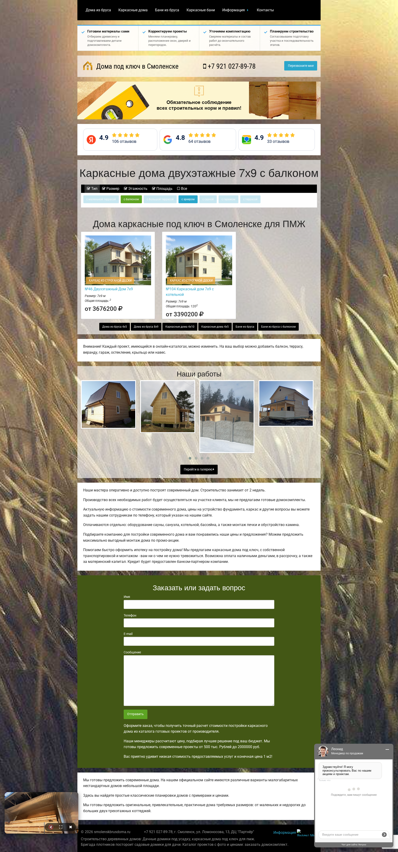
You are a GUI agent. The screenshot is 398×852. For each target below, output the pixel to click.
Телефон (130, 615)
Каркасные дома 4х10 (179, 326)
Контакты (265, 10)
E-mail (128, 634)
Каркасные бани (201, 10)
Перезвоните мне (301, 66)
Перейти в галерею (198, 469)
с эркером (188, 199)
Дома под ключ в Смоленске (137, 66)
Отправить (135, 714)
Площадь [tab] (164, 188)
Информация (233, 10)
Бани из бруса (167, 10)
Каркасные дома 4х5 (215, 326)
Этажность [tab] (137, 188)
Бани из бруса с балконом (278, 326)
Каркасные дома (133, 10)
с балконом (131, 199)
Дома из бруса (98, 10)
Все (183, 188)
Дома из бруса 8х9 (146, 326)
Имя (127, 597)
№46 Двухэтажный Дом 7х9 (109, 289)
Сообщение (132, 652)
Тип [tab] (93, 188)
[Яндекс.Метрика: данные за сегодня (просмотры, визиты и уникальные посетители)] (307, 832)
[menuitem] (98, 10)
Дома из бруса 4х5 (114, 326)
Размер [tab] (112, 188)
